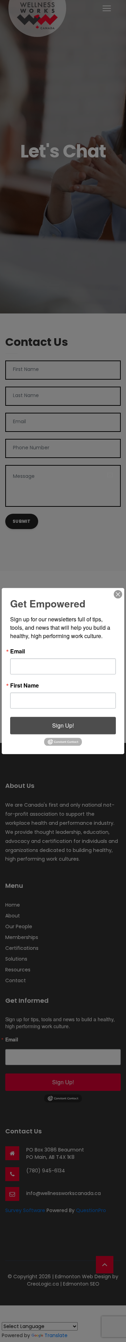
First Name (24, 685)
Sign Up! (63, 725)
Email (17, 651)
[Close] (118, 594)
